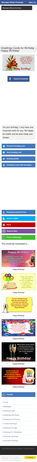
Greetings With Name (11, 415)
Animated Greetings (10, 440)
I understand (30, 457)
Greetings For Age (10, 428)
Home (5, 402)
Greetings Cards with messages (19, 165)
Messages (7, 406)
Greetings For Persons (11, 419)
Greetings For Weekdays (12, 432)
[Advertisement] (18, 25)
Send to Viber (12, 231)
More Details (17, 460)
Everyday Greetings (10, 436)
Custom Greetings (10, 423)
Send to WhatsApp (14, 237)
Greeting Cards (9, 411)
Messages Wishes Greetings (12, 2)
